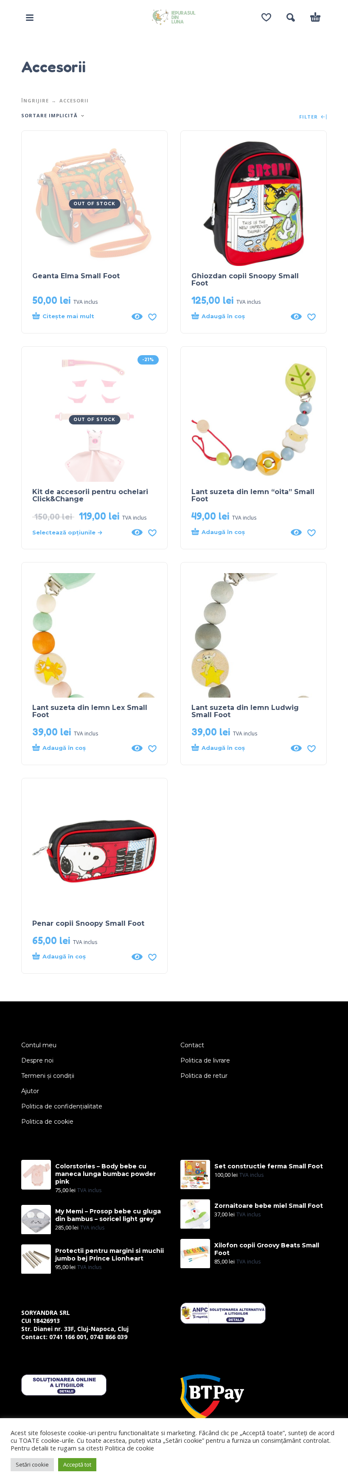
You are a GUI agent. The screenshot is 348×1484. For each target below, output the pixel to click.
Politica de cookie (47, 1121)
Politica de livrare (205, 1060)
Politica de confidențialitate (61, 1106)
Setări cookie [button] (32, 1464)
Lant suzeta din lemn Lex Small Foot (89, 711)
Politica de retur (203, 1076)
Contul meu (38, 1045)
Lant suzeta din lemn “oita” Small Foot (252, 495)
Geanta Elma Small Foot (76, 276)
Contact (192, 1045)
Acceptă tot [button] (77, 1464)
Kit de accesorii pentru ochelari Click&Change (90, 495)
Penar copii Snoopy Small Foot (88, 923)
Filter (309, 117)
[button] (29, 17)
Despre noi (37, 1060)
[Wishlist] (266, 17)
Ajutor (30, 1091)
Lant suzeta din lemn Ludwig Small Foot (245, 711)
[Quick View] (137, 316)
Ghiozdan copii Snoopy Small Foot (245, 279)
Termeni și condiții (47, 1076)
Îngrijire (35, 100)
